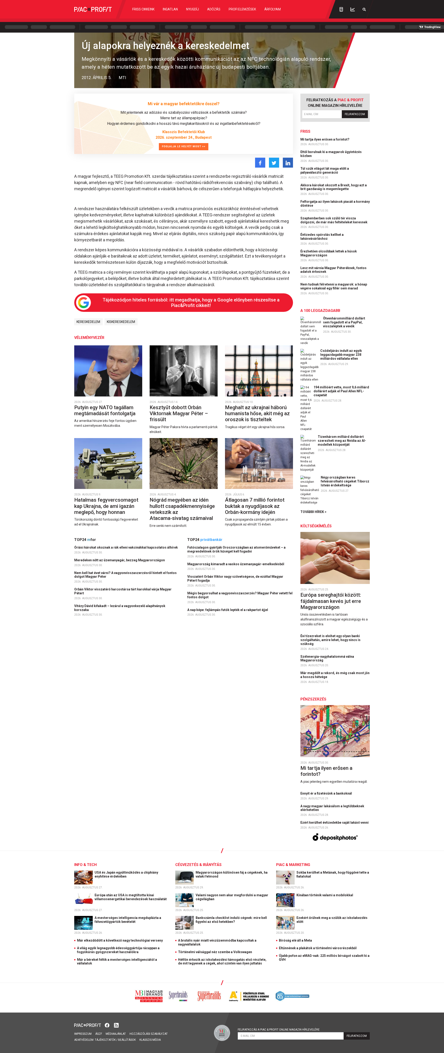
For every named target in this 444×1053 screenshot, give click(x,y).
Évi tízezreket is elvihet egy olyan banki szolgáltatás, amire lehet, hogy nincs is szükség (330, 640)
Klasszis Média (150, 1039)
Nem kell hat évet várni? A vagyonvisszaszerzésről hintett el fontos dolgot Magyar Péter (125, 575)
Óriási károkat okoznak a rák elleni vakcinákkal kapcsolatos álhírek (126, 547)
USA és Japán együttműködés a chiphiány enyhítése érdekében (126, 874)
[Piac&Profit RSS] (116, 1024)
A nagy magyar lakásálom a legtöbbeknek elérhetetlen (332, 808)
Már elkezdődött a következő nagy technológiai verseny (120, 940)
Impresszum (83, 1033)
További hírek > (313, 512)
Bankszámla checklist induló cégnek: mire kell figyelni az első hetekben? (231, 920)
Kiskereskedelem (121, 322)
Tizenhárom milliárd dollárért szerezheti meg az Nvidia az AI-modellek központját (342, 440)
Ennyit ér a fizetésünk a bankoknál (326, 793)
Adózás (213, 9)
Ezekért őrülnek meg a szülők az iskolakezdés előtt (331, 920)
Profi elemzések (242, 9)
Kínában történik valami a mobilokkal (325, 895)
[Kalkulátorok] (341, 9)
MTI (122, 77)
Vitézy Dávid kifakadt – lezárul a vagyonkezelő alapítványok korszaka (119, 608)
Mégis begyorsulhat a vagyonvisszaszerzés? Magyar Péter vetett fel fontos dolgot (240, 595)
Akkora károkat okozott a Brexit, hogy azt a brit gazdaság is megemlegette (333, 187)
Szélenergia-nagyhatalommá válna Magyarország (327, 658)
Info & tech (85, 865)
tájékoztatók (105, 1039)
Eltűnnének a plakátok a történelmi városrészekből (318, 948)
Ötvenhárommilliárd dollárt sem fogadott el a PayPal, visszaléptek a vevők (344, 322)
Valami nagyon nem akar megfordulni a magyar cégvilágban (232, 897)
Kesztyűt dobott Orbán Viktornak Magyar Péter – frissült (179, 414)
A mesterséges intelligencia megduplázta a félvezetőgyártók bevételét (128, 920)
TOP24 (85, 539)
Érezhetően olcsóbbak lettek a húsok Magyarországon (328, 253)
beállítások (127, 1039)
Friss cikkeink (143, 9)
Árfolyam (272, 9)
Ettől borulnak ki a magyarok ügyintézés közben (331, 154)
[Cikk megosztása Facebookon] (260, 163)
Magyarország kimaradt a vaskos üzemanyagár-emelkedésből (236, 564)
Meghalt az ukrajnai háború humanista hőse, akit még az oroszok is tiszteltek (257, 414)
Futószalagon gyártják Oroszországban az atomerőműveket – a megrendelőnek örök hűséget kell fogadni (236, 549)
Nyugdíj (192, 9)
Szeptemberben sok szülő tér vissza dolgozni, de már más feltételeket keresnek (334, 220)
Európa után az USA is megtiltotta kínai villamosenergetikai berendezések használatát (131, 897)
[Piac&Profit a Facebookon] (107, 1024)
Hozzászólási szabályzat (149, 1033)
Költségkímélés (316, 526)
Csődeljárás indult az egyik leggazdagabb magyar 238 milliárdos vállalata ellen (341, 354)
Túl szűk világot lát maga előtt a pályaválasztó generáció (324, 170)
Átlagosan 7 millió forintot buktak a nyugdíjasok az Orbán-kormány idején (254, 506)
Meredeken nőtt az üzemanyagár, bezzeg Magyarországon (120, 560)
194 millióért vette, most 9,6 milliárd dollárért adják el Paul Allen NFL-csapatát (341, 391)
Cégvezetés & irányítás (198, 865)
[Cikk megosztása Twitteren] (274, 163)
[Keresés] (364, 9)
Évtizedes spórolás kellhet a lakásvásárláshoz (322, 236)
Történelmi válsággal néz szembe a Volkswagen (215, 952)
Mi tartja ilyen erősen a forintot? (325, 139)
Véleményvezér (89, 337)
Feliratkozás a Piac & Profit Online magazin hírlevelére (279, 1029)
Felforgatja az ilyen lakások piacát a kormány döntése (335, 203)
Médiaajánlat (116, 1033)
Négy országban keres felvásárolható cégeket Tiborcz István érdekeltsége (345, 481)
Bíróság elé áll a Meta (295, 940)
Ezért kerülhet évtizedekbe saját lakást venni (334, 822)
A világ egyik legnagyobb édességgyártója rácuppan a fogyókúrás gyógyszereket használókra (118, 950)
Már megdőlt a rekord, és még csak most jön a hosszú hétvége (335, 675)
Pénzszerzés (313, 699)
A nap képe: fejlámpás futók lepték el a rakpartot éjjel (228, 610)
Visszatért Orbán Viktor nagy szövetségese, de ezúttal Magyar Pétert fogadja (235, 578)
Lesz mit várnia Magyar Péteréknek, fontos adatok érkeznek (333, 270)
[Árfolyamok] (353, 9)
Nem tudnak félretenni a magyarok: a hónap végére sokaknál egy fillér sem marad (333, 286)
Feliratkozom (355, 114)
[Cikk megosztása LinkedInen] (288, 163)
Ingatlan (170, 9)
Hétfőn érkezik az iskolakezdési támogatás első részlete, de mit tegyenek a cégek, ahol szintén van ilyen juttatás (222, 961)
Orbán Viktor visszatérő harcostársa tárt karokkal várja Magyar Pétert (123, 591)
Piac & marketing (293, 865)
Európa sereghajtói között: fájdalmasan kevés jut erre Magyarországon (330, 601)
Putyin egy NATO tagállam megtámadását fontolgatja (105, 410)
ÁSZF (98, 1033)
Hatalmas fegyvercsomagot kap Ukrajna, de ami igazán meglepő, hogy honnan (106, 506)
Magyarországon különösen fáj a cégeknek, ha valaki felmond (232, 874)
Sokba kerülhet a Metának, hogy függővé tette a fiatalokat (332, 874)
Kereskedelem (88, 322)
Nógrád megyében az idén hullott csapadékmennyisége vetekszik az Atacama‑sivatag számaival (182, 509)
